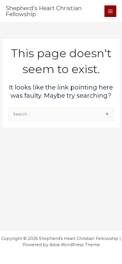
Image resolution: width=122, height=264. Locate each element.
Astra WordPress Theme (74, 244)
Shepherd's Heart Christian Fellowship (44, 11)
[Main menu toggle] (110, 11)
